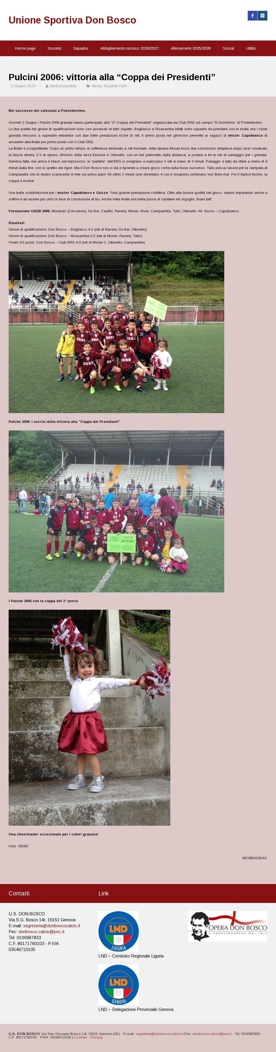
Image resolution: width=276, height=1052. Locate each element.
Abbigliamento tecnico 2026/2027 (129, 48)
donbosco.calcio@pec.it (42, 931)
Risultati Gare (115, 86)
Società (54, 48)
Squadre (80, 48)
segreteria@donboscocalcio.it (51, 925)
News (97, 86)
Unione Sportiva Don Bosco (72, 20)
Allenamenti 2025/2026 (191, 48)
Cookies (80, 1037)
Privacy (97, 1037)
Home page (25, 48)
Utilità (251, 48)
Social (228, 48)
